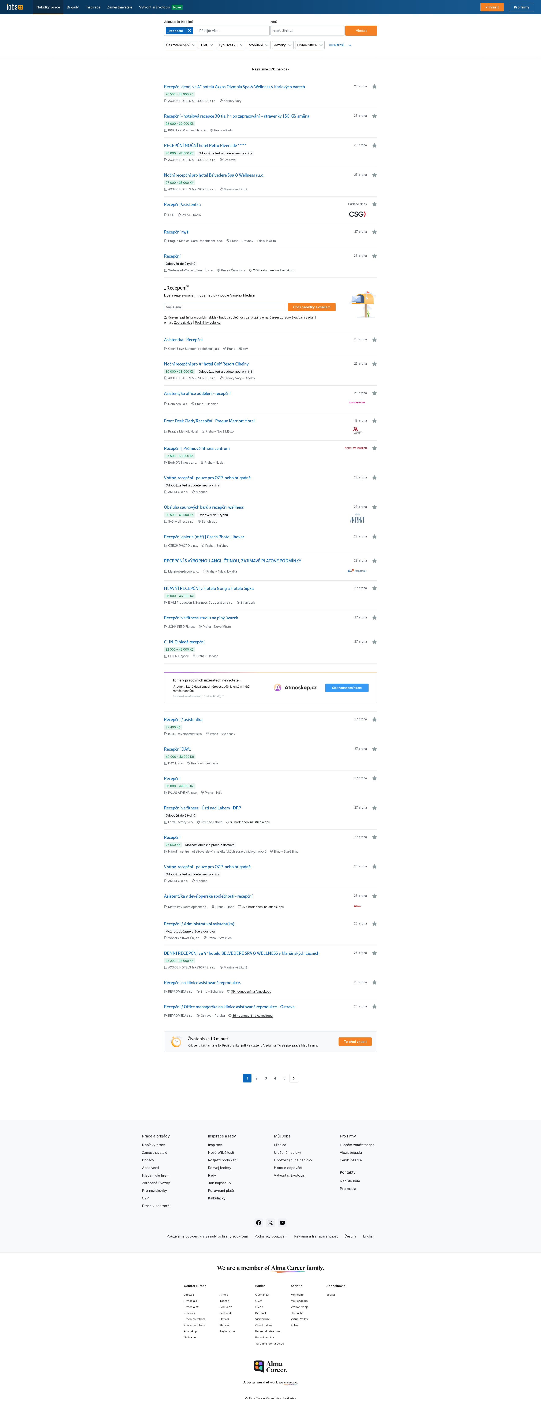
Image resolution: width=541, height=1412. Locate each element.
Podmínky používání (270, 1236)
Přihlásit (492, 7)
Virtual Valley (299, 1319)
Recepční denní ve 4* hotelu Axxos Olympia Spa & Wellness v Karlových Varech (234, 86)
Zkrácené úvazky (156, 1183)
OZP (145, 1198)
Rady (212, 1175)
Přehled (280, 1145)
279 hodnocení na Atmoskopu (274, 270)
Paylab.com (227, 1331)
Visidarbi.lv (262, 1319)
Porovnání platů (221, 1190)
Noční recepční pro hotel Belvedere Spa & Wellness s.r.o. (214, 175)
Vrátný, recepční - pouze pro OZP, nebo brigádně (207, 478)
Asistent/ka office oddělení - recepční (197, 393)
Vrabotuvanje (300, 1307)
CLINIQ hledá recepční (184, 642)
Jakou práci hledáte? (178, 21)
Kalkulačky (216, 1198)
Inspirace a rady (222, 1136)
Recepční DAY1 (177, 749)
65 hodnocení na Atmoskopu (250, 822)
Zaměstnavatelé (119, 7)
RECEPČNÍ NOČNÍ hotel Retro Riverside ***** (205, 145)
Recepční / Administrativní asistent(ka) (199, 924)
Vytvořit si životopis (160, 7)
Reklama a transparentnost (316, 1236)
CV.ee (259, 1307)
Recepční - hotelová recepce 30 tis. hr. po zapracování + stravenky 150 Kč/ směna (236, 116)
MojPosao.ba (299, 1300)
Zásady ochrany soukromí (226, 1236)
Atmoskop (190, 1331)
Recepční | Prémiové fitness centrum (197, 448)
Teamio (224, 1300)
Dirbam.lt (261, 1313)
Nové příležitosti (221, 1152)
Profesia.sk (191, 1300)
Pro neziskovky (154, 1190)
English (368, 1236)
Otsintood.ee (263, 1325)
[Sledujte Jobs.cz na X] (270, 1222)
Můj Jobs (282, 1136)
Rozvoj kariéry (219, 1168)
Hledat (361, 31)
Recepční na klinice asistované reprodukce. (202, 982)
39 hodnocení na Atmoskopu (251, 991)
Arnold (224, 1294)
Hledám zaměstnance (357, 1145)
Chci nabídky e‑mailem (312, 307)
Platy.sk (224, 1325)
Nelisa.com (191, 1337)
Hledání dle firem (155, 1175)
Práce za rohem (194, 1325)
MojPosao (297, 1294)
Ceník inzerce (351, 1160)
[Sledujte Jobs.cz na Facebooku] (258, 1222)
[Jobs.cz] (15, 7)
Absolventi (150, 1168)
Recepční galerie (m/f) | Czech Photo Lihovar (204, 537)
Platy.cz (225, 1319)
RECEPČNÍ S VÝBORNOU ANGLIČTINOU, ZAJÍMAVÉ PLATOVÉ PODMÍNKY (232, 561)
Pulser (295, 1325)
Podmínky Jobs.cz (208, 322)
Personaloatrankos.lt (268, 1331)
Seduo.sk (226, 1313)
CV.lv (258, 1300)
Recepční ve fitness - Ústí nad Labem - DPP (202, 808)
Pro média (348, 1189)
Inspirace (93, 7)
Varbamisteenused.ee (269, 1343)
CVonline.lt (262, 1294)
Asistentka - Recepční (183, 339)
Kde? (273, 21)
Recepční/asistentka (182, 204)
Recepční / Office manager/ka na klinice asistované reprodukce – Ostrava (229, 1007)
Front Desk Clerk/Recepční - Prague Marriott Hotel (209, 421)
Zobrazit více (183, 322)
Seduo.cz (226, 1307)
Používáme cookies (182, 1236)
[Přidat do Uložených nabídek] (374, 86)
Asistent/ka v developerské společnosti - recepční (208, 896)
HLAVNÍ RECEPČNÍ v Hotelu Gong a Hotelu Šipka (209, 588)
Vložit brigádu (351, 1152)
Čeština (350, 1236)
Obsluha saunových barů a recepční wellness (204, 507)
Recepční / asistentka (183, 719)
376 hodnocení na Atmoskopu (263, 907)
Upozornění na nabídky (293, 1160)
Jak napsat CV (219, 1183)
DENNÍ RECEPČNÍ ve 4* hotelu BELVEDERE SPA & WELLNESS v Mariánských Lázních (241, 953)
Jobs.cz (189, 1294)
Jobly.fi (331, 1294)
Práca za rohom (194, 1319)
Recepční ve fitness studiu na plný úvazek (201, 618)
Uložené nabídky (287, 1152)
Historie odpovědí (288, 1168)
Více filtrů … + (340, 45)
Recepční (172, 256)
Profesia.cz (191, 1307)
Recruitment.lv (264, 1337)
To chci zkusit (355, 1042)
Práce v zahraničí (156, 1206)
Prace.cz (189, 1313)
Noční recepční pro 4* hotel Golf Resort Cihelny (206, 364)
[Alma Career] (270, 1366)
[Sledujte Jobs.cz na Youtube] (282, 1222)
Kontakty (347, 1172)
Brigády (73, 7)
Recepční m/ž (176, 232)
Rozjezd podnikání (222, 1160)
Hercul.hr (297, 1313)
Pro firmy (521, 7)
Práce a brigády (156, 1136)
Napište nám (350, 1181)
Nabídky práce (48, 7)
